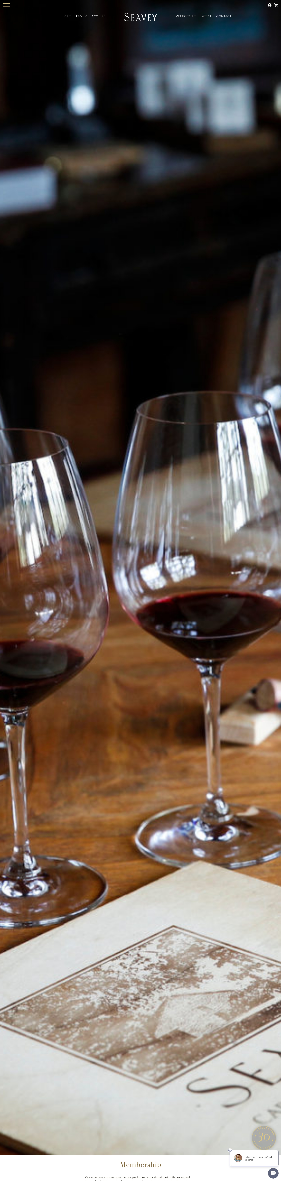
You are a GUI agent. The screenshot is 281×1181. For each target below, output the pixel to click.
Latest (206, 16)
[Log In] (270, 6)
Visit (67, 16)
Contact (223, 16)
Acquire (99, 16)
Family (81, 16)
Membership (185, 16)
